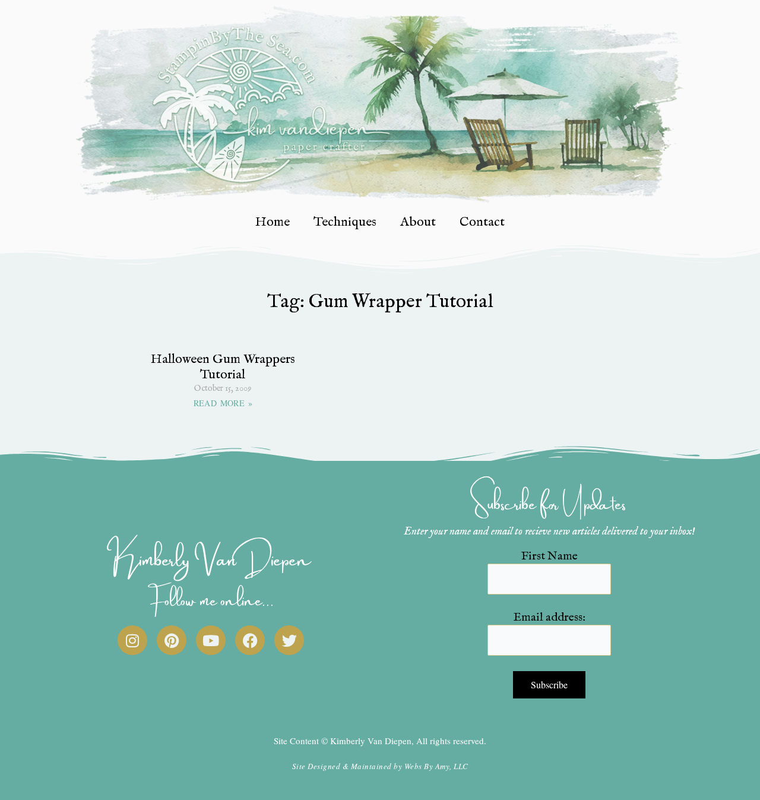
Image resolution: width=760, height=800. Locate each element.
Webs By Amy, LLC (436, 766)
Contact (482, 222)
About (418, 222)
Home (272, 222)
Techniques (345, 222)
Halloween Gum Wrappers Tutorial (223, 367)
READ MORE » (223, 403)
